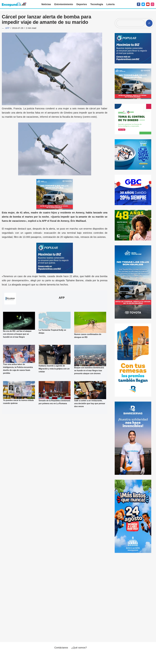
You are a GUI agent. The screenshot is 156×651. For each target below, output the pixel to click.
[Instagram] (152, 4)
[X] (143, 4)
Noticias (46, 4)
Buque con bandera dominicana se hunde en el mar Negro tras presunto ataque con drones (89, 370)
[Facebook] (138, 4)
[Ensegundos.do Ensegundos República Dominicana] (14, 4)
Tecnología (96, 4)
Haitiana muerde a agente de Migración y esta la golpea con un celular (54, 369)
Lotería (110, 4)
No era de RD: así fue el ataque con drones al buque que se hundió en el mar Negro (17, 334)
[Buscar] (149, 23)
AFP (7, 28)
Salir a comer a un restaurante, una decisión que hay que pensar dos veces (89, 403)
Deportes (81, 4)
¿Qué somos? (79, 647)
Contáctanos (61, 647)
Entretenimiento (63, 4)
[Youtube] (148, 4)
